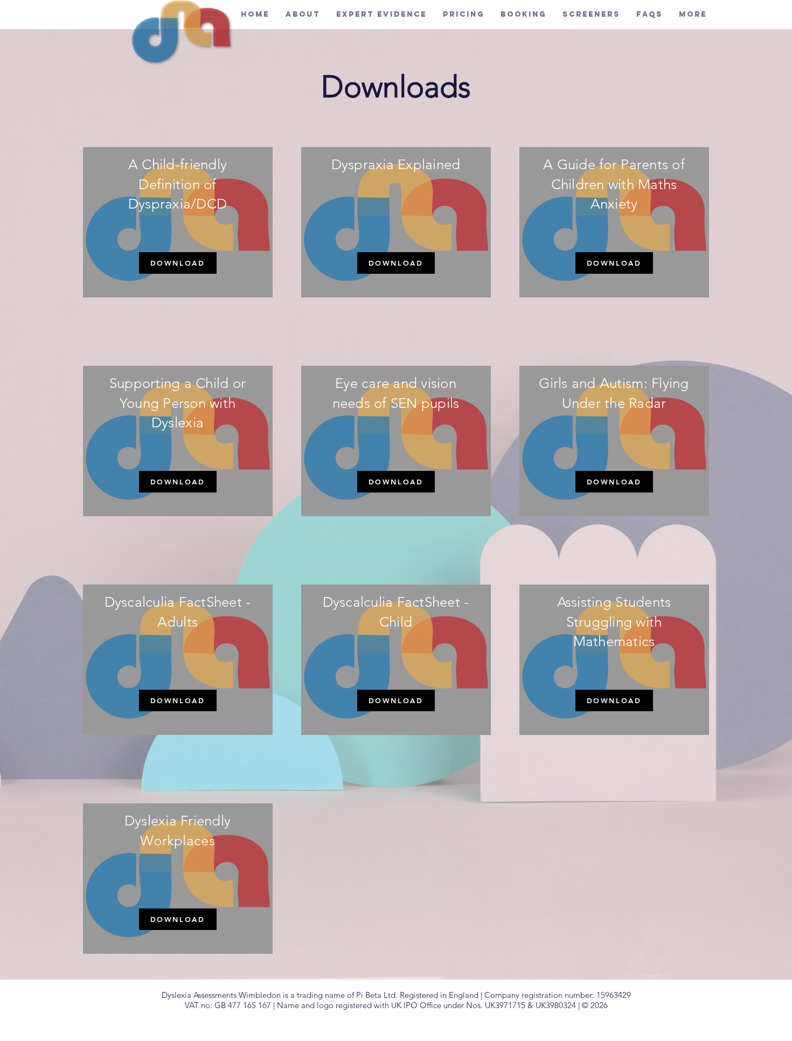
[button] (463, 14)
